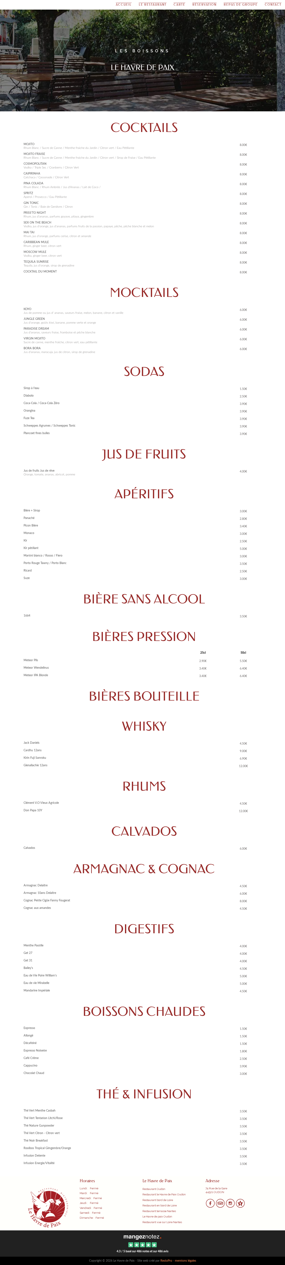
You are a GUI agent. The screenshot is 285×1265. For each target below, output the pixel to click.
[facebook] (211, 1206)
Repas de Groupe (241, 4)
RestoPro (166, 1260)
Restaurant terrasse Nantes (159, 1211)
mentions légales (185, 1260)
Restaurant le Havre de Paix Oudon (164, 1194)
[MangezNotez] (240, 1206)
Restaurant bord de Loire (157, 1200)
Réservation (204, 4)
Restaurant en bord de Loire (159, 1205)
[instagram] (231, 1206)
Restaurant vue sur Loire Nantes (162, 1222)
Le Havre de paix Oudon (157, 1216)
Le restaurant (152, 4)
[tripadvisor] (221, 1206)
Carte (179, 4)
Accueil (124, 4)
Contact (273, 4)
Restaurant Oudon (153, 1189)
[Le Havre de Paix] (142, 1237)
